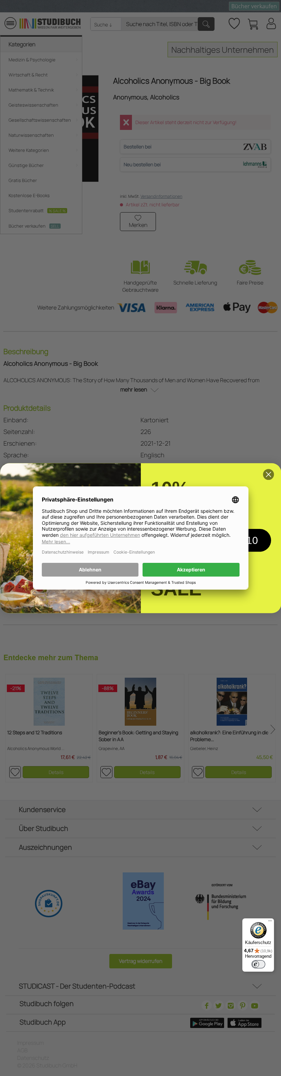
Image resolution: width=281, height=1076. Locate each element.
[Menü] (270, 922)
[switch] (258, 964)
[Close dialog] (268, 474)
